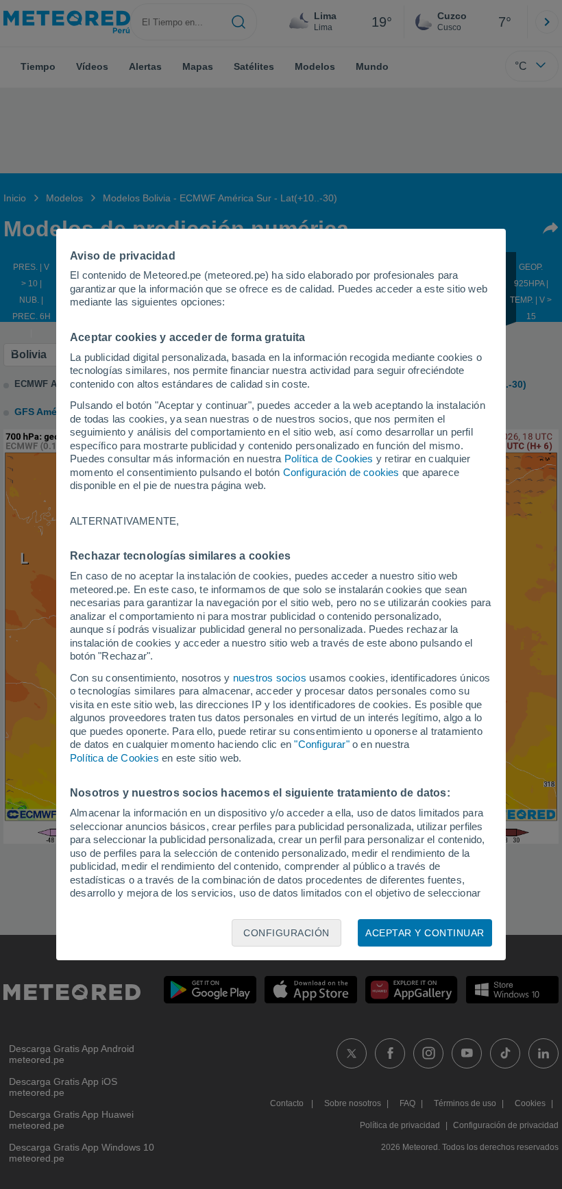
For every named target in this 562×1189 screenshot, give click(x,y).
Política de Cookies (329, 458)
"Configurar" (321, 744)
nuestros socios (269, 678)
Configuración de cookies (341, 472)
